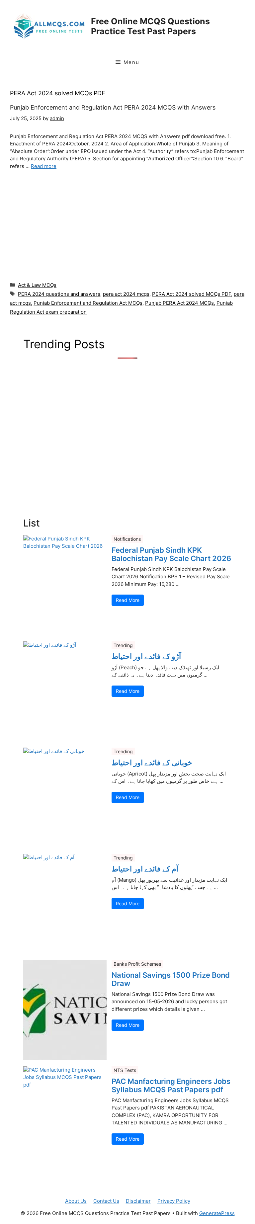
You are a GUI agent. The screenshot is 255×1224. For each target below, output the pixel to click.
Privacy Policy (173, 1201)
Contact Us (106, 1201)
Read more (43, 166)
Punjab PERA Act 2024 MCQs (179, 303)
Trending (123, 645)
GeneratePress (217, 1213)
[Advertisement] (127, 224)
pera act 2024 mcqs (126, 294)
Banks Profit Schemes (137, 964)
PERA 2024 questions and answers (59, 294)
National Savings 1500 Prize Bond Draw (171, 979)
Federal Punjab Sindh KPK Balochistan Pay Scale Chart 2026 (171, 554)
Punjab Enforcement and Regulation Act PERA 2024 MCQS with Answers (112, 107)
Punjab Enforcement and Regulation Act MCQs (88, 303)
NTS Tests (125, 1070)
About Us (76, 1201)
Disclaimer (138, 1201)
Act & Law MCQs (37, 285)
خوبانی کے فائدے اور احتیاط (152, 763)
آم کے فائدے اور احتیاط (145, 869)
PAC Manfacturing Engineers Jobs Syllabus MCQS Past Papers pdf (171, 1085)
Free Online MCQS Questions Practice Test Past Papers (150, 26)
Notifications (127, 539)
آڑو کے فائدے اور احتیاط (146, 656)
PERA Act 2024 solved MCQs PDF (191, 294)
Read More (127, 600)
